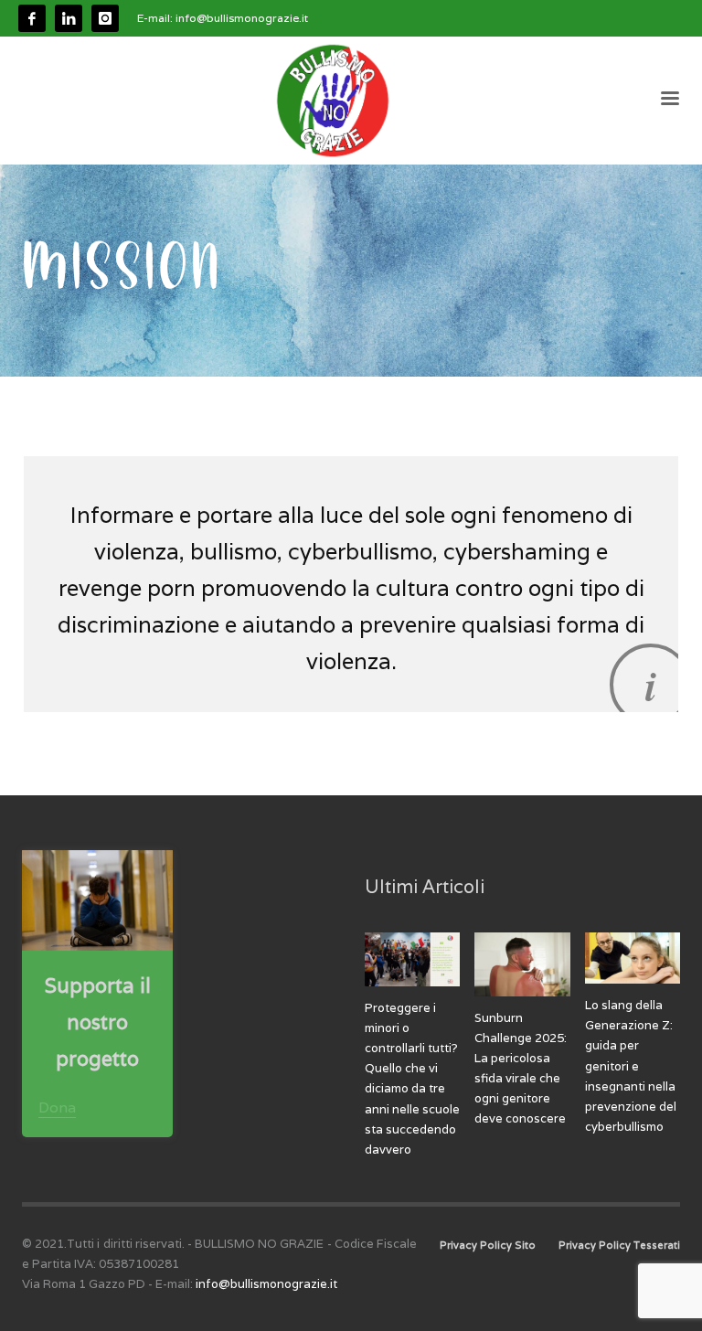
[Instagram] (105, 18)
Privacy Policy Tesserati (619, 1245)
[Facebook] (32, 18)
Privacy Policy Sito (488, 1245)
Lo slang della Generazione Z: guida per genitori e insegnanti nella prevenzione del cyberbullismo (630, 1065)
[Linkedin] (68, 18)
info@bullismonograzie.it (242, 18)
